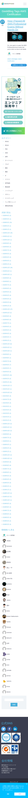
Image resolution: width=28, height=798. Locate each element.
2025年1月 (6, 264)
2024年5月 (6, 292)
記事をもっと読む (18, 65)
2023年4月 (6, 333)
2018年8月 (6, 507)
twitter (3, 729)
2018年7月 (6, 510)
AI (5, 175)
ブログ (7, 164)
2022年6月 (6, 364)
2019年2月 (6, 486)
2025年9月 (6, 243)
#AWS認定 (14, 59)
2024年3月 (6, 299)
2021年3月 (6, 413)
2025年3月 (6, 260)
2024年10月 (6, 274)
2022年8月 (6, 358)
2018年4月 (6, 521)
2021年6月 (6, 403)
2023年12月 (6, 309)
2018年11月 (6, 496)
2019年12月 (6, 455)
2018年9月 (6, 503)
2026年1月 (6, 229)
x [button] (26, 784)
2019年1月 (6, 489)
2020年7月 (6, 437)
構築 (6, 171)
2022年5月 (6, 368)
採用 (6, 156)
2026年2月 (6, 226)
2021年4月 (6, 410)
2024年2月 (6, 302)
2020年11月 (6, 427)
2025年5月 (6, 253)
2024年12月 (6, 267)
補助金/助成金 (9, 205)
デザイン (7, 194)
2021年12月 (6, 385)
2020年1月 (6, 451)
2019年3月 (6, 482)
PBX (6, 149)
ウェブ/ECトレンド (10, 202)
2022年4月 (6, 371)
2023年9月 (6, 316)
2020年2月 (6, 448)
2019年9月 (6, 462)
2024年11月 (6, 271)
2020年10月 (6, 430)
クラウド (7, 179)
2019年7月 (6, 469)
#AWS (9, 59)
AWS (6, 153)
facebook (9, 729)
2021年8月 (6, 396)
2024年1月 (6, 305)
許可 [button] (20, 794)
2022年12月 (6, 344)
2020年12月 (6, 423)
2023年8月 (6, 319)
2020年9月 (6, 434)
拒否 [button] (8, 794)
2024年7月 (6, 285)
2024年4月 (6, 295)
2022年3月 (6, 375)
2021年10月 (6, 392)
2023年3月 (6, 337)
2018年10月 (6, 500)
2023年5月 (6, 330)
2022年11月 (6, 347)
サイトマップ (14, 782)
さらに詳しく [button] (9, 789)
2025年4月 (6, 257)
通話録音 (7, 187)
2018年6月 (6, 514)
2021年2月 (6, 417)
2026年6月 (6, 215)
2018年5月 (6, 517)
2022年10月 (6, 351)
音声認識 (7, 183)
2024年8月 (6, 281)
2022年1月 (6, 382)
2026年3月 (6, 222)
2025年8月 (6, 246)
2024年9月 (6, 278)
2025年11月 (6, 236)
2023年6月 (6, 326)
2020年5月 (6, 441)
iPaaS (7, 141)
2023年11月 (6, 312)
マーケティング (9, 198)
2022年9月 (6, 354)
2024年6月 (6, 288)
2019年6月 (6, 472)
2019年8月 (6, 465)
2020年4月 (6, 444)
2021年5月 (6, 406)
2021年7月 (6, 399)
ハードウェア (9, 190)
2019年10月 (6, 458)
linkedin (15, 729)
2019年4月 (6, 479)
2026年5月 (6, 219)
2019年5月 (6, 476)
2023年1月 (6, 340)
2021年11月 (6, 389)
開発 (6, 168)
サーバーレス (9, 160)
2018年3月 (6, 524)
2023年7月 (6, 323)
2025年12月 (6, 233)
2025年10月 (6, 240)
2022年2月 (6, 378)
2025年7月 (6, 250)
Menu (24, 3)
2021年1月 (6, 420)
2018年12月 (6, 493)
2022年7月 (6, 361)
